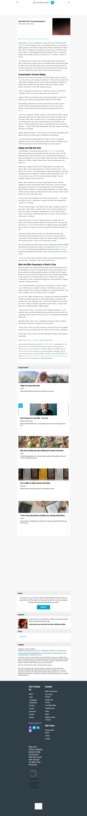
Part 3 (29, 39)
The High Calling (50, 705)
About (19, 13)
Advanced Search (34, 723)
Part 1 (20, 39)
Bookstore (32, 711)
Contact (31, 714)
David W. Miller (48, 344)
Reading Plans (50, 708)
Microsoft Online (34, 340)
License (31, 709)
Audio (47, 714)
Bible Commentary (51, 691)
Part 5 (38, 39)
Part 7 (47, 39)
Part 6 (42, 39)
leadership (23, 636)
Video (47, 711)
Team (31, 697)
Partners (32, 706)
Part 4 (33, 39)
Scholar (47, 739)
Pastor (47, 736)
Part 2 (24, 39)
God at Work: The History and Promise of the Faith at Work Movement (45, 356)
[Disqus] (43, 564)
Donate (25, 13)
